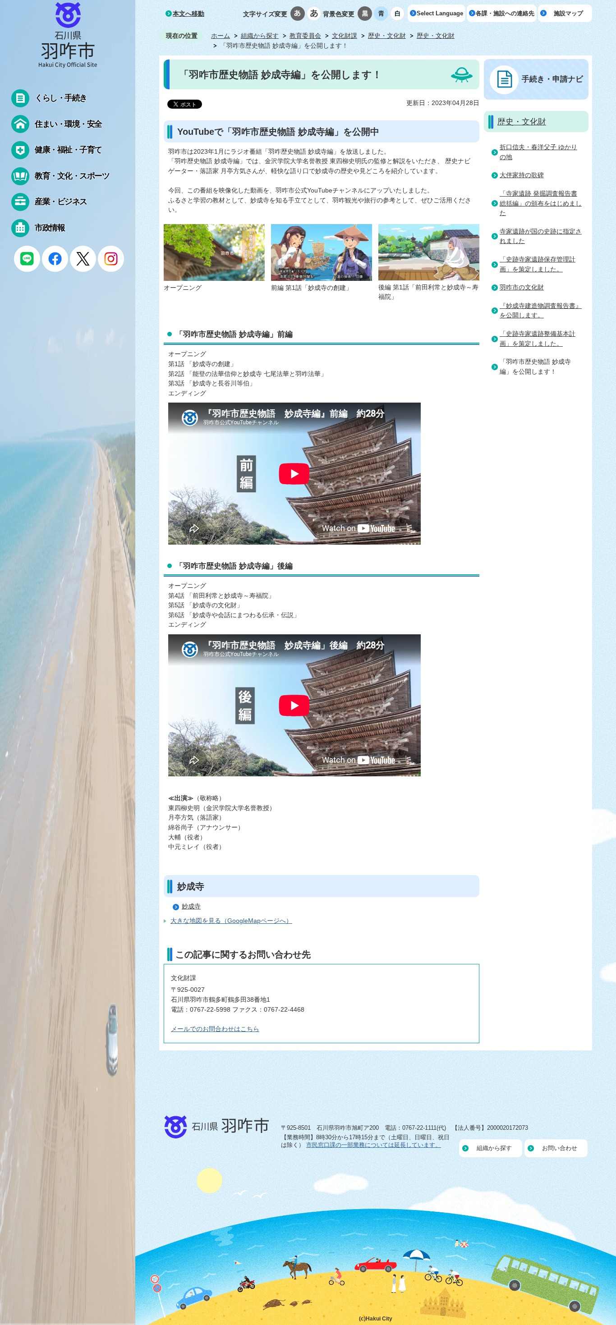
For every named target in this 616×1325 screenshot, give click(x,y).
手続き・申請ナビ (552, 78)
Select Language (440, 13)
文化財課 (344, 35)
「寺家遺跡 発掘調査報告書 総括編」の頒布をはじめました (541, 203)
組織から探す (260, 35)
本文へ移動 (188, 13)
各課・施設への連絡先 (505, 13)
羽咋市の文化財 (522, 287)
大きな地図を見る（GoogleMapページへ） (231, 920)
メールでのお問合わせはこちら (215, 1028)
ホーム (220, 35)
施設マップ (568, 13)
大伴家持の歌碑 (522, 175)
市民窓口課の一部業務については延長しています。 (373, 1145)
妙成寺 (191, 906)
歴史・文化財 (387, 35)
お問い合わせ (559, 1148)
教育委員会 (305, 35)
